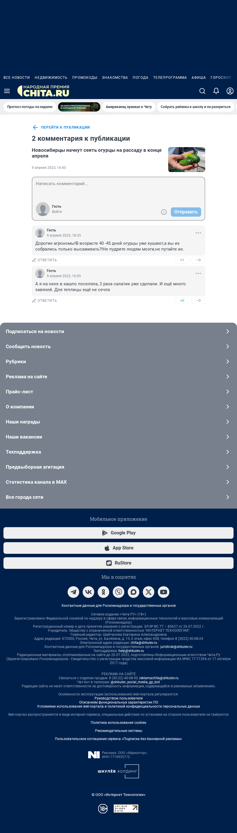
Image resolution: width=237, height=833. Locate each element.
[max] (133, 592)
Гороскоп (221, 78)
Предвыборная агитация (35, 467)
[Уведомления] (216, 91)
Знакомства (115, 78)
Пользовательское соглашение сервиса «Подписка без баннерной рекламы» (118, 739)
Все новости (16, 78)
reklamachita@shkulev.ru (159, 678)
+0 (182, 300)
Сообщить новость (28, 346)
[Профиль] (230, 91)
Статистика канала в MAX (36, 482)
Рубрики (16, 361)
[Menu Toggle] (7, 91)
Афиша (199, 78)
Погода (141, 78)
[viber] (118, 592)
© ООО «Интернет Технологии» (118, 794)
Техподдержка (23, 452)
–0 (198, 260)
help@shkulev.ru (131, 651)
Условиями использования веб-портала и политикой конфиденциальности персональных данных (118, 706)
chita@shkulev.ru (144, 643)
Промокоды (84, 78)
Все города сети (24, 497)
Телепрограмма (170, 78)
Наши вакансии (24, 437)
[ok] (103, 592)
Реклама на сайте (26, 376)
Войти (57, 212)
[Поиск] (202, 91)
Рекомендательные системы (118, 731)
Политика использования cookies (118, 723)
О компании (20, 407)
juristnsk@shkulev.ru (176, 647)
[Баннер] (79, 107)
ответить (47, 260)
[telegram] (73, 592)
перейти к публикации (65, 127)
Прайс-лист (19, 391)
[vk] (88, 592)
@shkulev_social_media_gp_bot (135, 682)
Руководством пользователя (119, 698)
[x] (148, 592)
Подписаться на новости (35, 331)
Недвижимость (51, 78)
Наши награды (23, 422)
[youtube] (163, 592)
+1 (182, 260)
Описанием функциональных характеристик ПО (118, 702)
